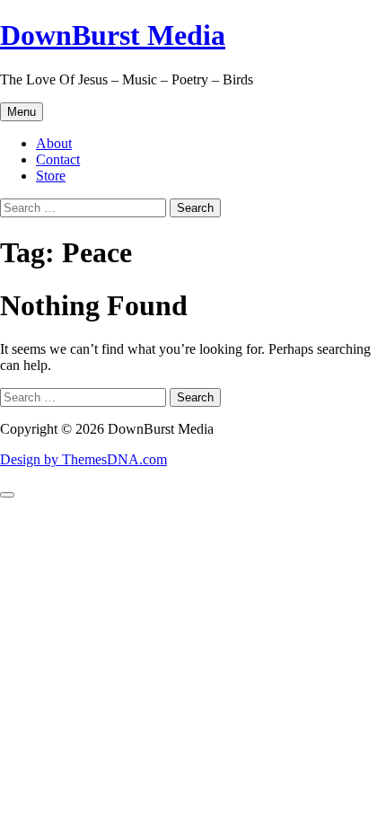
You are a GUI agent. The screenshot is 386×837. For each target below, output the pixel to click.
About (54, 143)
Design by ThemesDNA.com (83, 459)
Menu (21, 112)
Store (51, 175)
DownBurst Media (112, 35)
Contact (58, 159)
